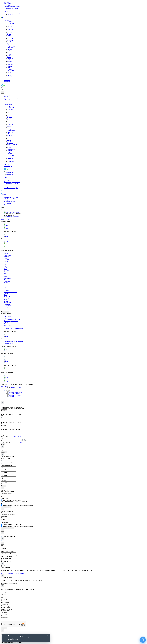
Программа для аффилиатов (12, 6)
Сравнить (3, 410)
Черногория (10, 73)
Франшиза (7, 5)
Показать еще (5, 311)
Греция (9, 32)
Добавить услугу (5, 506)
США (9, 63)
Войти (2, 444)
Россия (9, 57)
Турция (9, 69)
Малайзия (10, 47)
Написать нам (5, 219)
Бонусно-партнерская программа (13, 328)
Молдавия (10, 49)
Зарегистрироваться (15, 436)
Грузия (9, 34)
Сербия (9, 61)
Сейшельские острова (13, 60)
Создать (3, 485)
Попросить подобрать (19, 573)
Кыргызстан (11, 46)
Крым (9, 44)
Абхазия (9, 21)
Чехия (9, 75)
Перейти (3, 425)
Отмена (19, 642)
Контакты (7, 327)
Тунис (9, 67)
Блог (5, 324)
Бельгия (9, 28)
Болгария (10, 29)
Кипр (9, 41)
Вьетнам (9, 31)
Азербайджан (11, 23)
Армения (10, 24)
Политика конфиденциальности (13, 341)
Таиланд (9, 66)
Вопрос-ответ (8, 9)
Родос (9, 55)
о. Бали (9, 50)
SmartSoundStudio (16, 387)
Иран (9, 37)
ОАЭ (8, 52)
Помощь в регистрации (11, 8)
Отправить (4, 452)
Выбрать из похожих (7, 573)
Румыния (10, 58)
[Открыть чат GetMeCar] (143, 640)
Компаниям (7, 3)
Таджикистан (11, 64)
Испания (10, 38)
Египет (9, 35)
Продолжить (12, 583)
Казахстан (10, 40)
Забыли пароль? (17, 442)
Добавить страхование (7, 527)
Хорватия (10, 72)
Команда (6, 2)
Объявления (4, 583)
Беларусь (10, 26)
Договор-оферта (8, 343)
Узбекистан (10, 70)
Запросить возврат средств (8, 642)
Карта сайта (4, 386)
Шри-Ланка (10, 77)
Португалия (10, 54)
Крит (8, 43)
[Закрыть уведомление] (47, 636)
